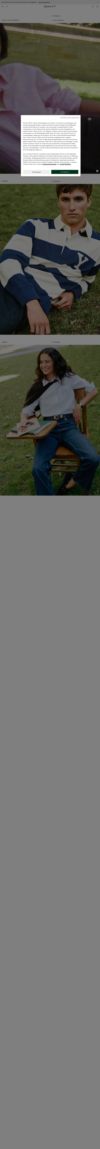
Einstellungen (36, 172)
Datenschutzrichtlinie (49, 164)
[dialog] (51, 146)
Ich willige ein (64, 172)
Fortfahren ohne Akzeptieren (69, 117)
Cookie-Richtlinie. (65, 164)
